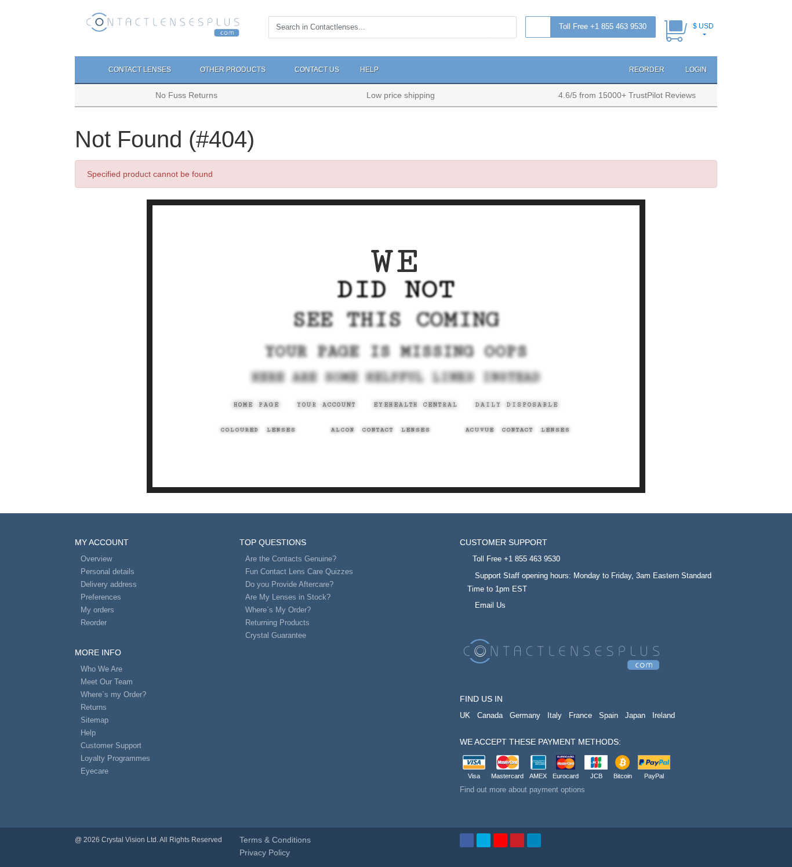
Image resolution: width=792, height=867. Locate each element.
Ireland (663, 715)
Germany (525, 715)
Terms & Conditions (275, 839)
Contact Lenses (140, 70)
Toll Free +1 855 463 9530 (602, 26)
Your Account (326, 404)
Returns (94, 707)
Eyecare (94, 771)
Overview (96, 558)
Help (369, 70)
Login (696, 70)
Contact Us (317, 70)
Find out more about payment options (522, 789)
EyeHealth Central (415, 404)
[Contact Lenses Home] (162, 23)
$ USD (703, 26)
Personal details (108, 571)
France (580, 715)
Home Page (256, 404)
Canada (490, 715)
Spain (608, 715)
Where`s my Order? (113, 694)
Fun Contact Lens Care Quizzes (299, 571)
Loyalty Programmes (115, 758)
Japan (635, 715)
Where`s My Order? (278, 609)
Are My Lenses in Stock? (287, 597)
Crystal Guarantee (275, 635)
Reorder (645, 70)
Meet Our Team (107, 681)
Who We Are (101, 669)
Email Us (490, 605)
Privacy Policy (264, 852)
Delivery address (109, 584)
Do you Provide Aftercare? (289, 584)
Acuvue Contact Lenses (518, 429)
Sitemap (94, 720)
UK (465, 715)
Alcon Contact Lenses (381, 429)
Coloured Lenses (258, 429)
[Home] (86, 69)
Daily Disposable (516, 404)
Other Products (233, 70)
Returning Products (277, 622)
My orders (97, 609)
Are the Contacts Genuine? (290, 558)
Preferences (101, 597)
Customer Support (111, 745)
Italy (554, 715)
